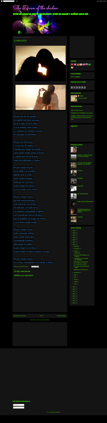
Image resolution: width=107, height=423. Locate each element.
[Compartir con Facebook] (36, 266)
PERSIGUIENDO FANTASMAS (81, 262)
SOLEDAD (79, 171)
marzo (75, 279)
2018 (74, 289)
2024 (74, 235)
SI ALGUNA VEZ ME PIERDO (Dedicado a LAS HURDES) (84, 163)
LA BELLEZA (77, 253)
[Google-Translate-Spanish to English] (83, 65)
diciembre (76, 246)
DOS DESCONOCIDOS (82, 194)
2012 (74, 303)
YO (78, 147)
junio (75, 275)
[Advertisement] (40, 334)
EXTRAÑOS (80, 178)
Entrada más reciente (20, 315)
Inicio (41, 315)
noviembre (76, 249)
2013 (74, 301)
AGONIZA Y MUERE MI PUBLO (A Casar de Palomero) (84, 155)
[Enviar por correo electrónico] (32, 266)
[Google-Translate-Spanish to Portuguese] (89, 65)
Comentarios (17, 407)
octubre (76, 251)
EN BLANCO (80, 186)
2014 (74, 298)
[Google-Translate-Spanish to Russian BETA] (86, 65)
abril (75, 277)
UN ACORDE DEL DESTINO (80, 264)
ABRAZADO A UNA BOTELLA (81, 270)
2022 (74, 240)
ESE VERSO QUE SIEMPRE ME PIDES (81, 267)
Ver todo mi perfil (82, 98)
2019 (74, 287)
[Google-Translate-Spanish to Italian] (72, 68)
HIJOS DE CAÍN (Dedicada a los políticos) (81, 255)
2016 (74, 294)
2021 (74, 242)
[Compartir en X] (35, 266)
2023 (74, 237)
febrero (76, 282)
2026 (74, 231)
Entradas (16, 405)
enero (75, 284)
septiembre (77, 272)
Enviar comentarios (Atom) (43, 319)
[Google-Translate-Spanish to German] (78, 65)
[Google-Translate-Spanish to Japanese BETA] (81, 65)
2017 (74, 291)
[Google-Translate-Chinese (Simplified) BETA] (72, 65)
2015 (74, 296)
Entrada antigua (61, 315)
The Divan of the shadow (35, 8)
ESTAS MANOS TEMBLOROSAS (85, 202)
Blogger (58, 412)
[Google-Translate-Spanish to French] (75, 65)
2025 (74, 233)
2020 (74, 244)
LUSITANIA (80, 217)
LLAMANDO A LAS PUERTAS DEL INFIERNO (81, 259)
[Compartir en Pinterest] (38, 266)
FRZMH (81, 96)
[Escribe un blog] (33, 266)
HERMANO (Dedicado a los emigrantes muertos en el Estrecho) (83, 211)
